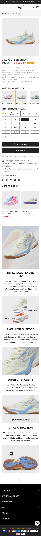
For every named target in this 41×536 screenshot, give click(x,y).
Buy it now (20, 150)
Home (4, 13)
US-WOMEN (11, 114)
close (38, 2)
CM (30, 114)
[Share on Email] (19, 180)
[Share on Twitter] (7, 180)
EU (17, 114)
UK (23, 114)
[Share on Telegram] (15, 180)
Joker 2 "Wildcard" (28, 211)
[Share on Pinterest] (11, 180)
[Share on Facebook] (3, 180)
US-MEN (4, 114)
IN (36, 114)
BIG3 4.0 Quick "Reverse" (12, 211)
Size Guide (23, 109)
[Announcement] (20, 2)
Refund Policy (6, 166)
